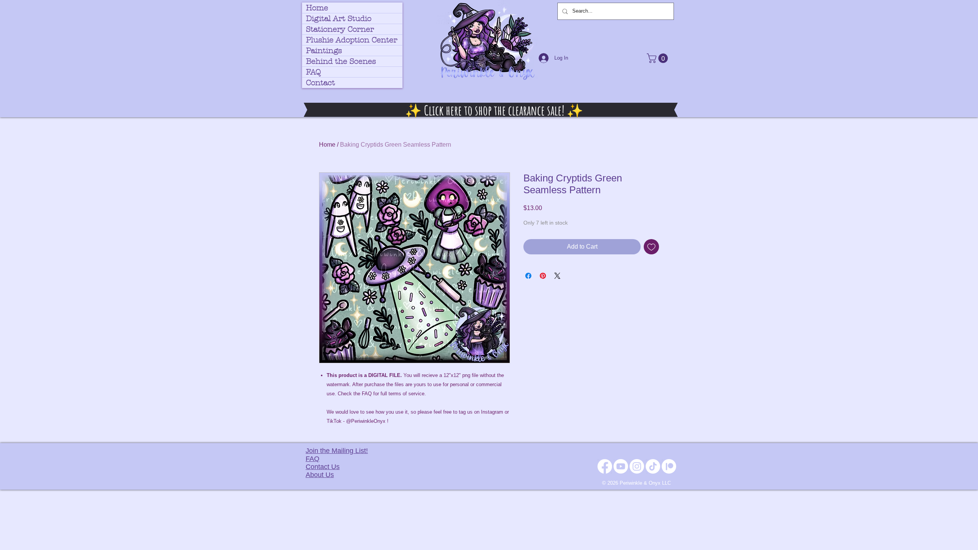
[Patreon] (669, 466)
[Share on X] (557, 275)
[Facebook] (604, 466)
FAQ (313, 72)
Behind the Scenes (341, 61)
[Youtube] (621, 466)
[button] (658, 58)
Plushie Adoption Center (351, 40)
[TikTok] (653, 466)
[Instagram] (637, 466)
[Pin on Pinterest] (542, 275)
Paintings (324, 50)
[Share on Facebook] (528, 275)
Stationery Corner (340, 29)
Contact (320, 82)
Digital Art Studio (338, 18)
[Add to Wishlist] (651, 246)
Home (317, 7)
